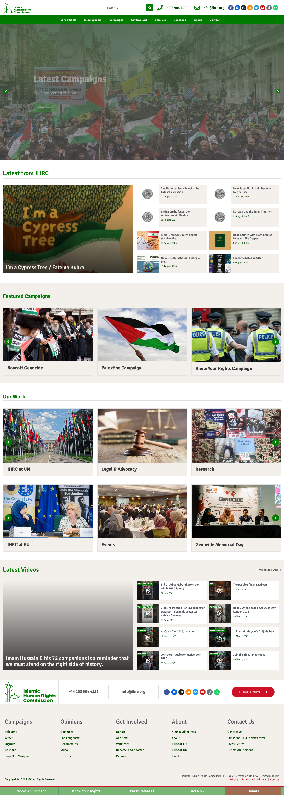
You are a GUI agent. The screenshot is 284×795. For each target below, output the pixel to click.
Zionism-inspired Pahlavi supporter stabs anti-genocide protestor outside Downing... (183, 611)
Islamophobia (92, 20)
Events (108, 545)
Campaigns (116, 20)
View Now (40, 107)
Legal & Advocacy (119, 469)
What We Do (68, 20)
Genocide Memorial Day (219, 545)
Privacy (234, 779)
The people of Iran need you (250, 584)
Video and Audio (270, 570)
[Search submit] (149, 7)
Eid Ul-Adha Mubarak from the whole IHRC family (180, 586)
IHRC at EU (18, 545)
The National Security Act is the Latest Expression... (180, 190)
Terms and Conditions (254, 779)
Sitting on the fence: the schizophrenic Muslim (175, 213)
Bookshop (180, 20)
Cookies (274, 779)
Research (205, 469)
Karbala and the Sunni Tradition (252, 211)
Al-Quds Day (215, 607)
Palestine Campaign (121, 368)
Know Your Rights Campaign (224, 368)
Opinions (160, 20)
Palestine (141, 630)
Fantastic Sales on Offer (248, 258)
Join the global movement (249, 654)
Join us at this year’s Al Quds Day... (254, 631)
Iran (211, 584)
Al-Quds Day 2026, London (177, 631)
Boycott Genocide (25, 368)
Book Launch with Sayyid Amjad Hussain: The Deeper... (252, 236)
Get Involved (139, 20)
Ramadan (141, 654)
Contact (215, 20)
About (198, 20)
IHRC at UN (18, 469)
